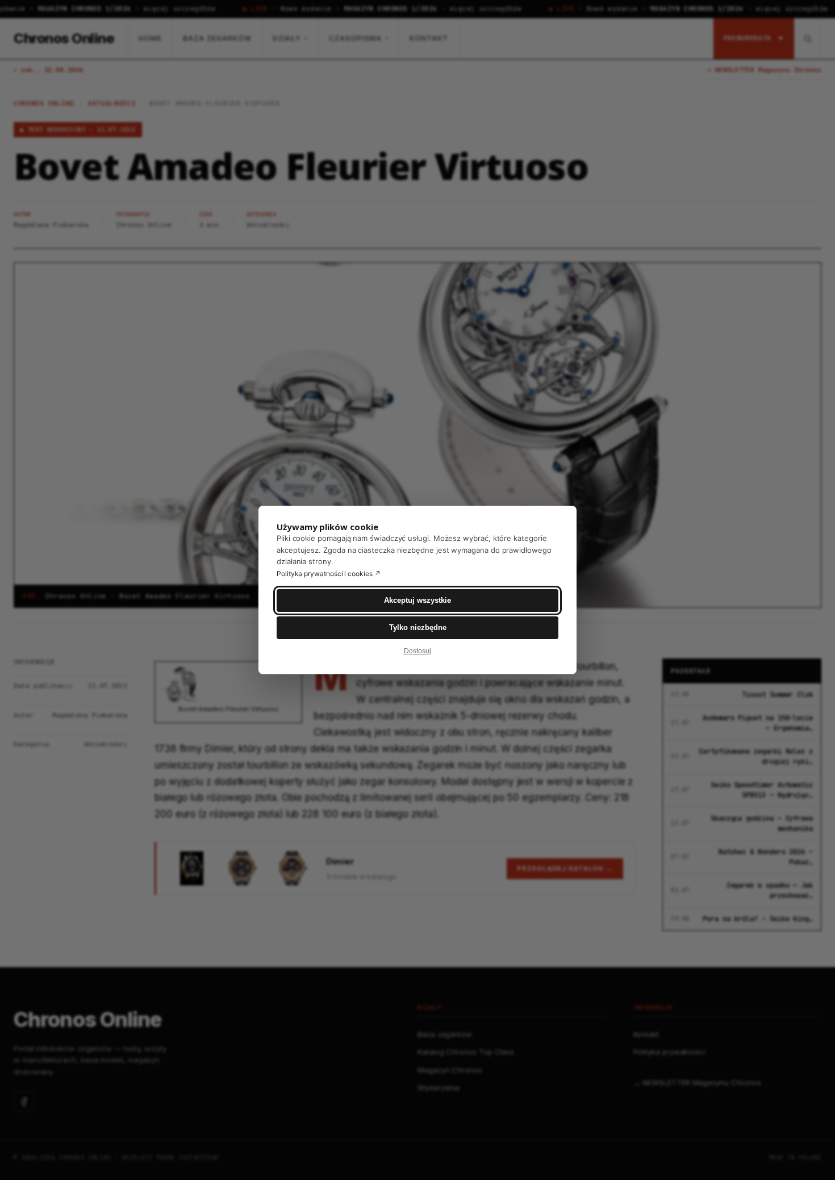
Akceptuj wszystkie (417, 600)
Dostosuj (417, 651)
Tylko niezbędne (417, 627)
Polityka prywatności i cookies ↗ (329, 573)
